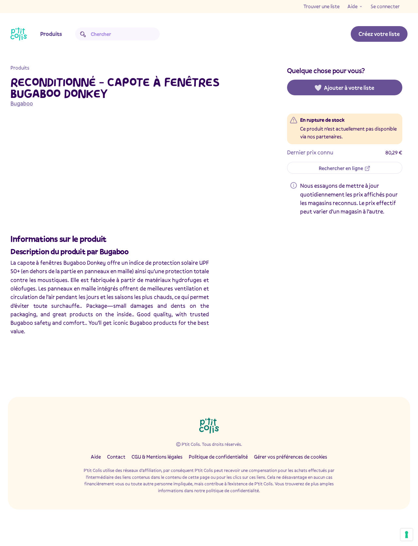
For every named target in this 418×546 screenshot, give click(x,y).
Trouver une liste (321, 6)
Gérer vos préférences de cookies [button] (290, 456)
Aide (352, 6)
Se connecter (385, 6)
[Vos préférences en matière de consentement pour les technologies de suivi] (406, 534)
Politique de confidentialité (218, 456)
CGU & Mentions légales (157, 456)
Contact (116, 456)
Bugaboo (21, 103)
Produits (51, 34)
